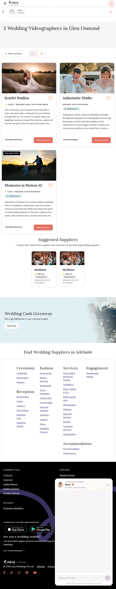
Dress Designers (45, 392)
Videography (69, 434)
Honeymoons (69, 453)
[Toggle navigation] (5, 3)
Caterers (21, 405)
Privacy (51, 566)
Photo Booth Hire (69, 398)
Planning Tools (11, 470)
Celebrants (22, 373)
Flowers (20, 382)
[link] (4, 572)
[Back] (3, 11)
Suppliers (65, 470)
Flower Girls (46, 398)
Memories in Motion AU (24, 185)
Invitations (68, 384)
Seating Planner (10, 484)
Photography (69, 404)
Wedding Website (11, 493)
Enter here (11, 326)
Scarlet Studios (17, 98)
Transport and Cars (68, 428)
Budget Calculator (11, 489)
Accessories (46, 373)
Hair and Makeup (44, 409)
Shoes (43, 424)
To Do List (7, 475)
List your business (13, 551)
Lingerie (44, 419)
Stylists (66, 421)
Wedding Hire (21, 416)
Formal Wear (46, 402)
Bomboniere (23, 396)
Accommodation (69, 448)
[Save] (50, 98)
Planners (67, 409)
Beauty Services (44, 379)
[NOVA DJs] (44, 258)
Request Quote (43, 140)
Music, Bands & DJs (69, 391)
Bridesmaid (45, 385)
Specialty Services (67, 415)
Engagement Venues (92, 375)
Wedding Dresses (44, 430)
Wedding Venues (21, 424)
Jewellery (44, 415)
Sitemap (41, 566)
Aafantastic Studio (77, 98)
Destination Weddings (13, 508)
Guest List (8, 479)
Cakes (20, 401)
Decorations (23, 377)
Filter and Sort (15, 53)
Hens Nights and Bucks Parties (69, 376)
